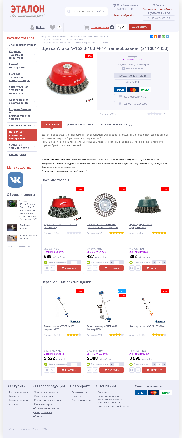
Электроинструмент (23, 44)
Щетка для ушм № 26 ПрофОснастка (140, 226)
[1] (148, 114)
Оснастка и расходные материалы (17, 135)
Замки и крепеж (20, 125)
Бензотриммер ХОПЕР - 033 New (147, 326)
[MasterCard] (133, 89)
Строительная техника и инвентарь (18, 90)
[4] (157, 114)
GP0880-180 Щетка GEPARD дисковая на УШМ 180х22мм (102, 226)
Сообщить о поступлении (132, 76)
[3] (154, 114)
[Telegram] (167, 36)
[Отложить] (52, 268)
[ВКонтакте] (151, 36)
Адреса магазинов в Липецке (159, 9)
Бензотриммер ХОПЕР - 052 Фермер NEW (59, 328)
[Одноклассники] (155, 36)
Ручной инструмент (17, 65)
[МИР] (145, 89)
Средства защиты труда (19, 146)
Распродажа (17, 154)
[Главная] (42, 36)
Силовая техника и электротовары (19, 77)
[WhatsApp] (163, 36)
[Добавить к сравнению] (46, 268)
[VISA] (120, 89)
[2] (151, 114)
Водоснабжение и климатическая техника (20, 114)
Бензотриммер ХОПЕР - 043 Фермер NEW (102, 328)
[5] (160, 114)
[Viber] (159, 36)
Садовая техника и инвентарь (16, 54)
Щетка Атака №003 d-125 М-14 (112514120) (60, 226)
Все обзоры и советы (18, 246)
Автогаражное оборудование (19, 101)
